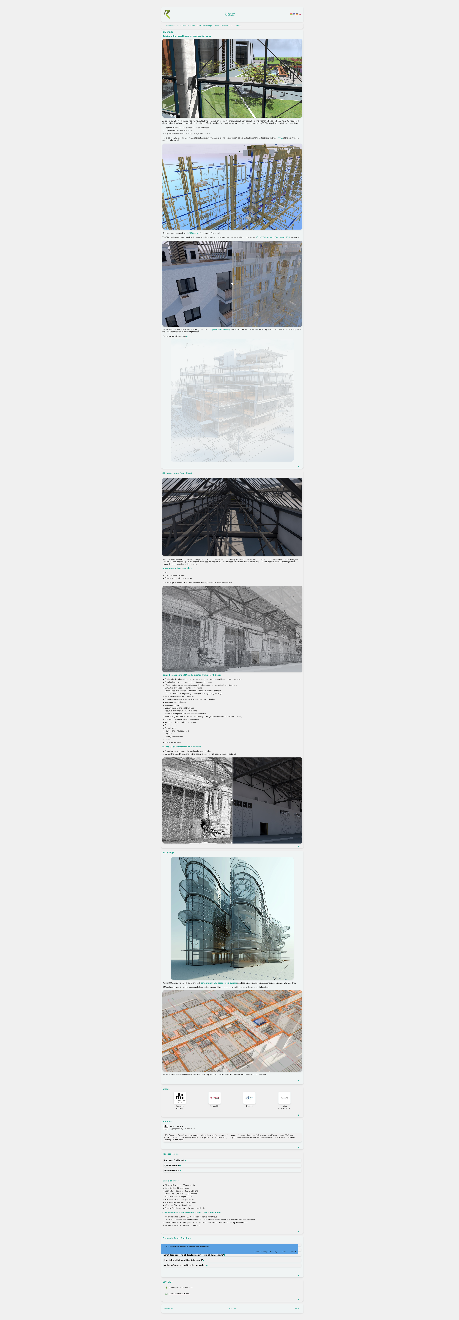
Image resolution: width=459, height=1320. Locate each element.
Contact (238, 26)
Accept (293, 1252)
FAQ (231, 26)
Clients (216, 26)
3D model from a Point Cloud (189, 26)
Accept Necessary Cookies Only (265, 1252)
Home (297, 1308)
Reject (284, 1252)
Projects (224, 26)
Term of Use (232, 1308)
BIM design (207, 26)
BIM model (170, 26)
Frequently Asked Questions (175, 336)
